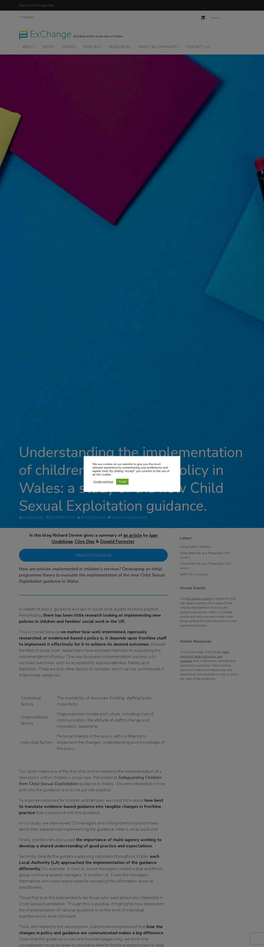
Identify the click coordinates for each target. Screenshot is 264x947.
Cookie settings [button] (103, 481)
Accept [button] (122, 481)
